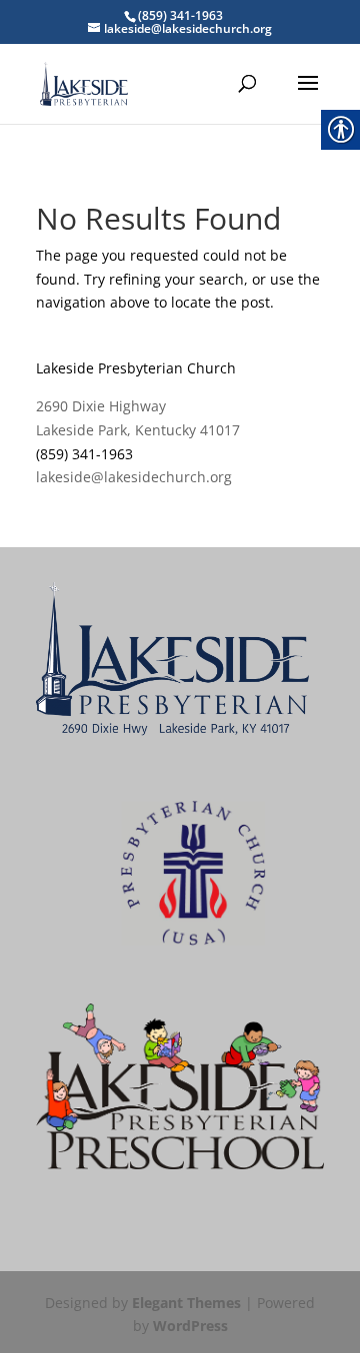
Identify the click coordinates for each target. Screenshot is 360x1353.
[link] (84, 82)
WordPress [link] (190, 1325)
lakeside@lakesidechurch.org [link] (134, 476)
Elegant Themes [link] (186, 1302)
